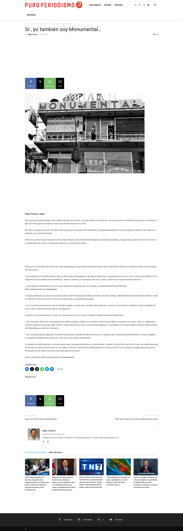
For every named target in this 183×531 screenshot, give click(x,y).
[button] (155, 5)
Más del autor (55, 452)
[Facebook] (135, 5)
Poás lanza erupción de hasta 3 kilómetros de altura (136, 419)
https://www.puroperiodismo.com (53, 434)
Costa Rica (44, 24)
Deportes (31, 15)
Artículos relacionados (36, 452)
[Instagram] (140, 5)
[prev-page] (26, 494)
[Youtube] (148, 5)
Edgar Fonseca (33, 34)
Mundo (107, 5)
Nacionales (95, 5)
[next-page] (30, 494)
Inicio (27, 24)
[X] (144, 5)
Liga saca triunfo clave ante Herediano (41, 419)
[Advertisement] (91, 54)
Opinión (118, 5)
